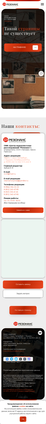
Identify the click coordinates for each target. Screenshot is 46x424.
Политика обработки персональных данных (21, 370)
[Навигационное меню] (42, 4)
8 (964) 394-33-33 (11, 187)
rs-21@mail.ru (10, 174)
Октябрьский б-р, (22, 160)
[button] (23, 210)
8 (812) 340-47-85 (11, 194)
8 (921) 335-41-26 (11, 192)
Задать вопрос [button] (23, 293)
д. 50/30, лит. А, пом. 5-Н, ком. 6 (17, 162)
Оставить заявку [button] (23, 284)
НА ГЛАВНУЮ (19, 47)
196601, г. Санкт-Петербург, (15, 158)
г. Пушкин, (8, 160)
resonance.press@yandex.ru (16, 181)
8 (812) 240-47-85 (11, 189)
